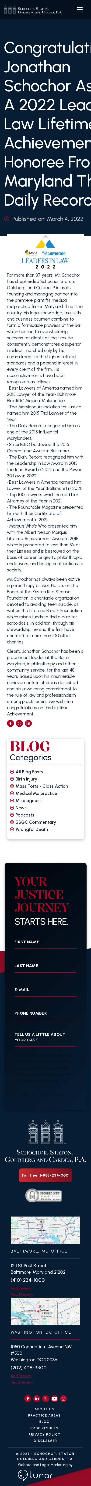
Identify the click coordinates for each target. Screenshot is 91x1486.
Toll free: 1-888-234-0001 (45, 1175)
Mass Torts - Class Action (42, 786)
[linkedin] (28, 723)
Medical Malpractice (36, 793)
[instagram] (63, 1398)
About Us (45, 1409)
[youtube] (54, 1398)
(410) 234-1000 (28, 1280)
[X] (45, 1398)
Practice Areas (44, 1415)
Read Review (22, 1294)
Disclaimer (45, 1441)
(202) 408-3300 (29, 1368)
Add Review (21, 1288)
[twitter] (19, 723)
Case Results (44, 1428)
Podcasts (25, 815)
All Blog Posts (29, 771)
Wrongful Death (32, 829)
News (21, 807)
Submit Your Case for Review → (45, 1094)
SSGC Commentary (36, 822)
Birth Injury (26, 779)
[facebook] (10, 723)
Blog (44, 1422)
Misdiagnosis (29, 800)
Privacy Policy (44, 1435)
